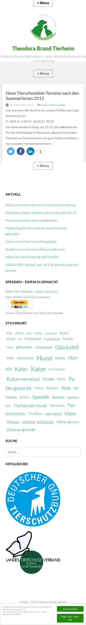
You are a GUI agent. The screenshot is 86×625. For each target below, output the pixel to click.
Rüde (66, 388)
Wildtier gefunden (67, 422)
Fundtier (68, 339)
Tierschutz (57, 405)
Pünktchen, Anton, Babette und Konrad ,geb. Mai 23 (41, 213)
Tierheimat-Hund (29, 405)
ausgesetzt (51, 333)
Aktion (19, 333)
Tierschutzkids (57, 105)
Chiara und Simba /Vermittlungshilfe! (31, 241)
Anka (29, 333)
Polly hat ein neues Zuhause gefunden (31, 220)
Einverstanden (70, 609)
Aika (9, 333)
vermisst (53, 413)
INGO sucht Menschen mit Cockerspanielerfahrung (41, 205)
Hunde (60, 358)
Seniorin (25, 397)
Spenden (58, 397)
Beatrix (64, 333)
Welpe (13, 422)
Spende (41, 397)
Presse (38, 388)
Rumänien (52, 388)
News (44, 105)
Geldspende (43, 347)
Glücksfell (67, 347)
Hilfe (10, 358)
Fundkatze (52, 339)
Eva (20, 338)
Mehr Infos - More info (70, 618)
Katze (38, 369)
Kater (21, 369)
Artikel (38, 333)
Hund (44, 358)
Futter (10, 347)
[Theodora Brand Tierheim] (43, 27)
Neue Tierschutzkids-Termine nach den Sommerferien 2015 (42, 95)
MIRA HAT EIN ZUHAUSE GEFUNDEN (32, 257)
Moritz (61, 379)
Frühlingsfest (33, 339)
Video (70, 413)
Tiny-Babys (35, 413)
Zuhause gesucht (21, 429)
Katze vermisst (23, 379)
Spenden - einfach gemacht (39, 291)
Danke (11, 339)
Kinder (48, 379)
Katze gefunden (57, 369)
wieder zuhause (38, 422)
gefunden (24, 347)
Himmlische (25, 358)
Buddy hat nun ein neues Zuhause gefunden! (36, 249)
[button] (11, 151)
